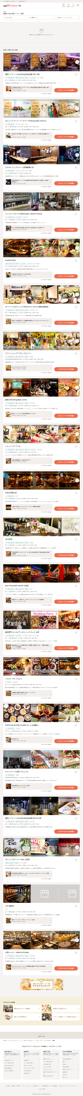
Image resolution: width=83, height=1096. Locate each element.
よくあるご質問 (41, 1089)
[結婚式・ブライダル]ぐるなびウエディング (12, 1040)
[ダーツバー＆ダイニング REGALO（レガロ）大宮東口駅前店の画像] (41, 294)
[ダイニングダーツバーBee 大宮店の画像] (41, 847)
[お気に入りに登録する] (76, 74)
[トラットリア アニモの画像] (41, 434)
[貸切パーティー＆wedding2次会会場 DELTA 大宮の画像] (41, 806)
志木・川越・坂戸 (47, 1040)
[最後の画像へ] (77, 62)
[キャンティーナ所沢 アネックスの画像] (41, 759)
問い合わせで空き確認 (67, 369)
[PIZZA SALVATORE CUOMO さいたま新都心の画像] (41, 713)
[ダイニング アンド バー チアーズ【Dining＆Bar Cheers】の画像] (41, 108)
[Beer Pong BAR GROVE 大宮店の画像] (41, 573)
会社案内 (8, 1085)
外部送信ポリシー (37, 1085)
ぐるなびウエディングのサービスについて (67, 1085)
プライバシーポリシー (27, 1085)
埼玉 (41, 1040)
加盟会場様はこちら (46, 1085)
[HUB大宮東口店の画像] (41, 480)
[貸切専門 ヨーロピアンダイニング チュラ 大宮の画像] (41, 620)
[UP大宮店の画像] (41, 527)
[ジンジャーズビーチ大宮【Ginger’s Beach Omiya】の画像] (41, 201)
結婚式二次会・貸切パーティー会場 (31, 1040)
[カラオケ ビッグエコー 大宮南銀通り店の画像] (41, 155)
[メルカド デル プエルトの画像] (41, 666)
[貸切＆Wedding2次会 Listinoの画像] (41, 387)
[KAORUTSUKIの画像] (41, 248)
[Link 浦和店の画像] (41, 893)
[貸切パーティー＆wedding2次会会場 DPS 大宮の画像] (41, 62)
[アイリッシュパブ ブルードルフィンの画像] (41, 341)
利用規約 (13, 1085)
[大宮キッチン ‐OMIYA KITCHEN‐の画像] (41, 940)
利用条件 (18, 1085)
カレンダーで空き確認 (67, 90)
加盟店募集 (54, 1085)
